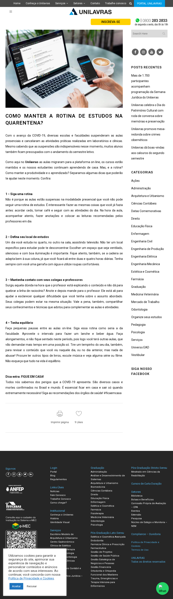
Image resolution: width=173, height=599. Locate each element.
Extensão (136, 514)
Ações (135, 180)
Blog (52, 475)
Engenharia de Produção (147, 249)
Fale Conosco (58, 495)
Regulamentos (58, 479)
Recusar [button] (32, 586)
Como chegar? (58, 502)
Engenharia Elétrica (144, 256)
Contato (95, 3)
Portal (53, 471)
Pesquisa (136, 518)
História (54, 518)
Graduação (138, 286)
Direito (135, 218)
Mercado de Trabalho (145, 302)
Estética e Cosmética (145, 271)
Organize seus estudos (146, 317)
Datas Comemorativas (146, 211)
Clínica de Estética (60, 545)
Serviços (60, 3)
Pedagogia (138, 324)
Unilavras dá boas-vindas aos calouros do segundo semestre (147, 153)
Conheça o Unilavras (38, 3)
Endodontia (97, 540)
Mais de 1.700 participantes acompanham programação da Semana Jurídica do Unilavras (148, 86)
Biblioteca (136, 495)
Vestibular (138, 355)
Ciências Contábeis (144, 203)
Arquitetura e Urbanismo (147, 196)
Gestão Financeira (101, 567)
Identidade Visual (60, 522)
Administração (141, 188)
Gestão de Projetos (101, 552)
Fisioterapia (97, 513)
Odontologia (139, 309)
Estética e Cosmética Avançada (108, 536)
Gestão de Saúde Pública (105, 555)
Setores (77, 3)
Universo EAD (140, 347)
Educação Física (141, 226)
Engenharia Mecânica (145, 264)
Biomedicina (98, 487)
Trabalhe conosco (115, 3)
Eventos (135, 511)
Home (17, 3)
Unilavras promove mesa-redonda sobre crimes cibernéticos (148, 134)
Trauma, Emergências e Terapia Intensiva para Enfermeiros (104, 582)
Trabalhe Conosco (60, 499)
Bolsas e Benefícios (142, 499)
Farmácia (137, 279)
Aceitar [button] (16, 586)
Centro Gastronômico (62, 542)
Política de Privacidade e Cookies (31, 578)
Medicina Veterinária (145, 294)
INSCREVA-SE (110, 22)
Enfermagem (140, 233)
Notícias (54, 491)
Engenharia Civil (141, 241)
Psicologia (138, 332)
